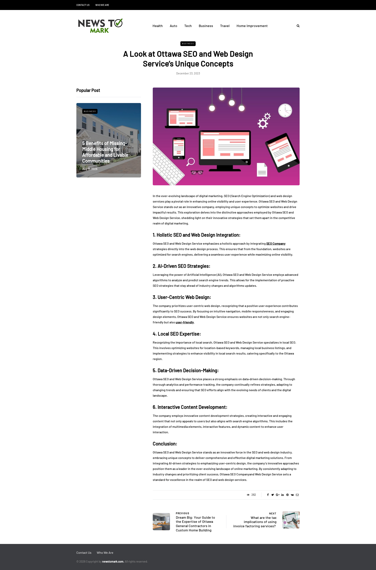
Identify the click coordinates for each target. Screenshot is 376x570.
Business (206, 26)
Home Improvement (252, 26)
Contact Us (82, 5)
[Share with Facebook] (267, 495)
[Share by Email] (297, 495)
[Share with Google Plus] (277, 495)
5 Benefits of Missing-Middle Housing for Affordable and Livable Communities (105, 152)
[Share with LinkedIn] (282, 495)
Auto (173, 26)
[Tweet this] (272, 495)
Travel (225, 26)
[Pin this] (287, 495)
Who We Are (102, 5)
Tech (188, 26)
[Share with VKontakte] (292, 495)
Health (158, 26)
